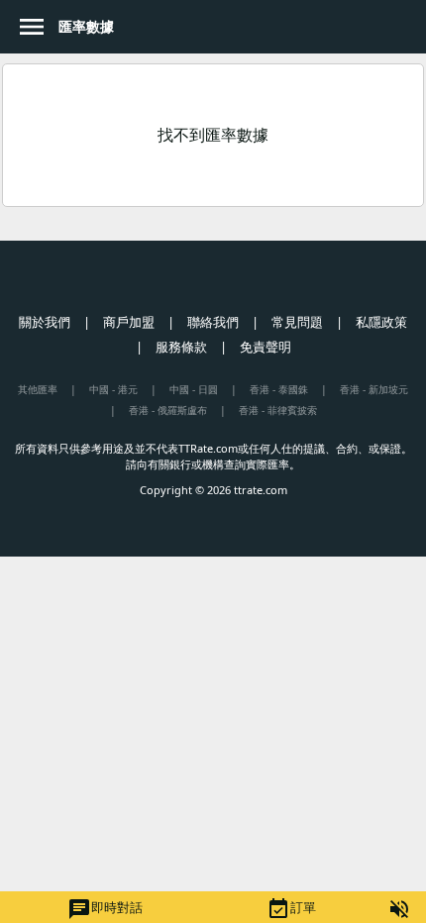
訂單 (291, 909)
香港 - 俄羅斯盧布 (168, 410)
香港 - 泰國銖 (279, 389)
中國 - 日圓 (193, 389)
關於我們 (44, 322)
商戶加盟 (129, 322)
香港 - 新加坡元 (374, 389)
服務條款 (181, 347)
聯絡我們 (213, 322)
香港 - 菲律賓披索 (278, 410)
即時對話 (105, 909)
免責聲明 (265, 347)
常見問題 (297, 322)
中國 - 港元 (113, 389)
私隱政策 (381, 322)
